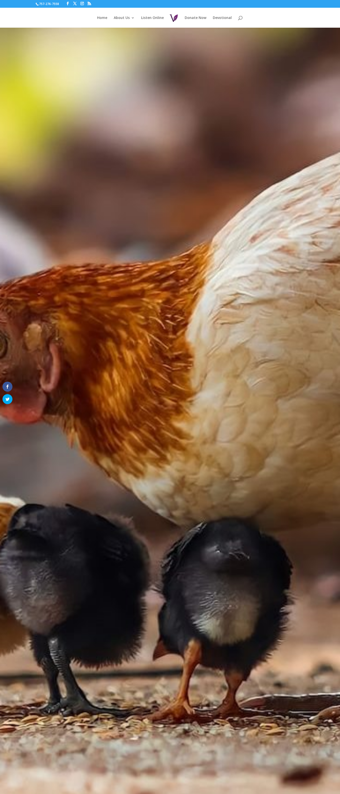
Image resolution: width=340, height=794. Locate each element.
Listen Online (152, 18)
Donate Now (195, 18)
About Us (122, 18)
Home (102, 18)
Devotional (222, 18)
